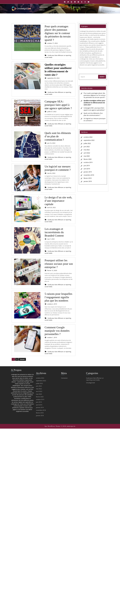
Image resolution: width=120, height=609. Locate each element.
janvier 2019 (88, 172)
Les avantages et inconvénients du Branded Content (54, 232)
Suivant (22, 359)
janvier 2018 (88, 181)
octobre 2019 (88, 162)
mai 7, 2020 (51, 239)
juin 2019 (87, 166)
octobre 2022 (88, 137)
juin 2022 (87, 147)
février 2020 (87, 159)
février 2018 (87, 178)
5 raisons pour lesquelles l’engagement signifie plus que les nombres (58, 297)
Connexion (64, 378)
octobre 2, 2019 (52, 304)
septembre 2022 (89, 140)
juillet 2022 (87, 143)
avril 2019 (87, 169)
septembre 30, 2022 (53, 78)
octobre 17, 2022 (52, 43)
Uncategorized (90, 383)
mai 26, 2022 (51, 173)
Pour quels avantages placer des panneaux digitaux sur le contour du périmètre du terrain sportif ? (58, 33)
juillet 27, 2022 (51, 111)
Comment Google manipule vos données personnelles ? (57, 331)
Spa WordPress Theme (52, 426)
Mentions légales (79, 7)
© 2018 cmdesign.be (68, 426)
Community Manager (57, 7)
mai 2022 (87, 150)
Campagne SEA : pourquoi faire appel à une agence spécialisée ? (58, 105)
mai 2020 (87, 156)
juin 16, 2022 (51, 143)
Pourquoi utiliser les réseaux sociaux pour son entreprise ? (59, 264)
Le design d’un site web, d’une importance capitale (58, 201)
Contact (42, 10)
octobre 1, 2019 (52, 337)
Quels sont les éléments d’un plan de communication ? (58, 136)
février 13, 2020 (52, 270)
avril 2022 (87, 153)
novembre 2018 (89, 175)
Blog (69, 7)
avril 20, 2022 (51, 207)
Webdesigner (43, 7)
